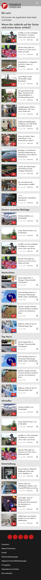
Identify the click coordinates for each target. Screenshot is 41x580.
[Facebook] (10, 537)
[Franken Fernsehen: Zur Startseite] (11, 6)
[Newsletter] (31, 537)
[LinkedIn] (26, 537)
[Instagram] (15, 537)
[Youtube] (20, 537)
